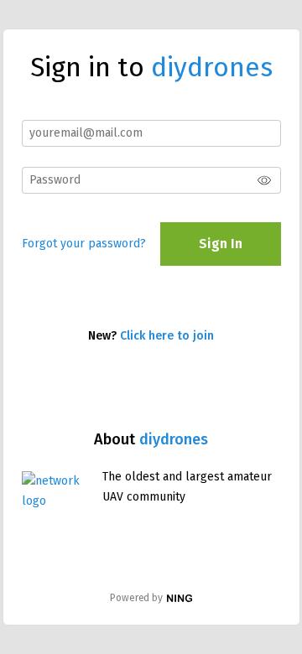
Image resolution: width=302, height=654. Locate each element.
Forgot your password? (84, 243)
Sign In (220, 244)
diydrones (173, 439)
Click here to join (167, 336)
